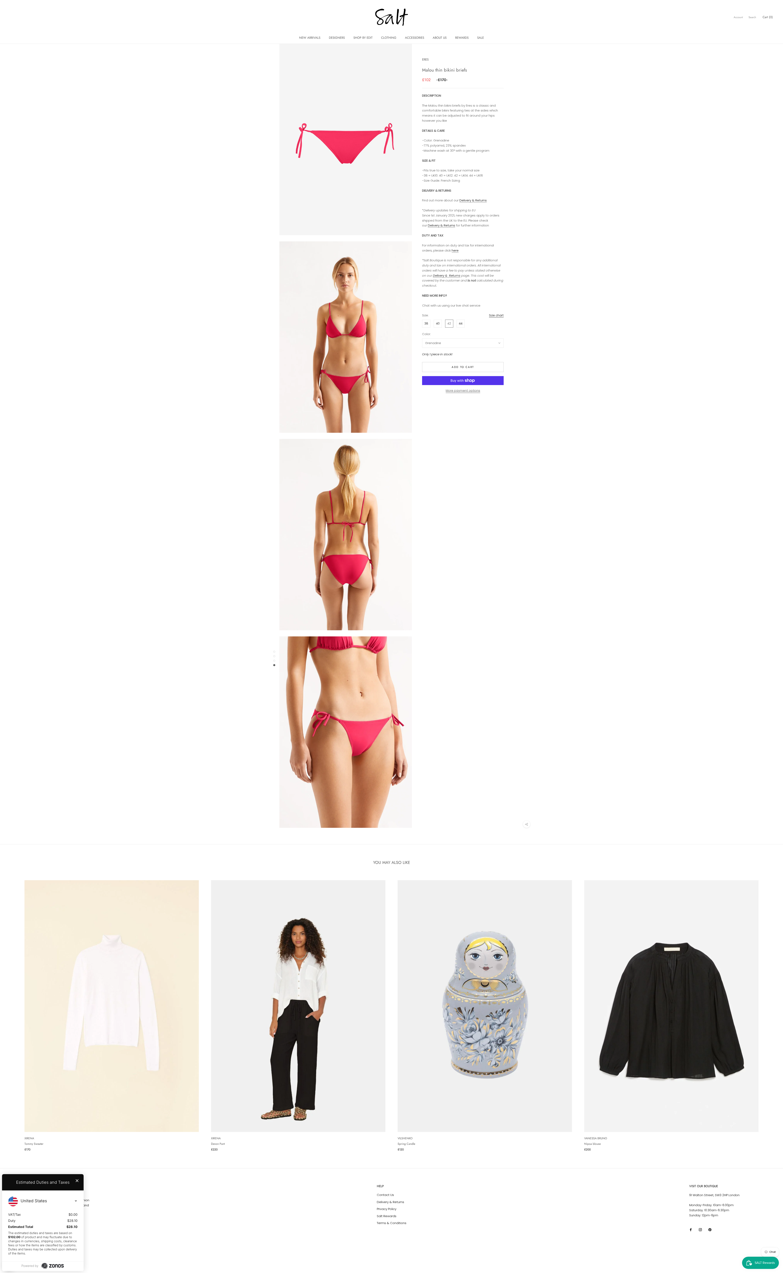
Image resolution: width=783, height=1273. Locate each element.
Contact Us (385, 1195)
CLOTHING (388, 37)
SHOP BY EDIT (363, 37)
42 (449, 323)
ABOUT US (440, 37)
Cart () (768, 17)
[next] (770, 1011)
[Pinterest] (709, 1229)
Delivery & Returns (473, 200)
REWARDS (462, 37)
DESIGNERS (337, 37)
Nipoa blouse (592, 1144)
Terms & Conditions (391, 1223)
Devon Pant (218, 1144)
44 (460, 323)
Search (752, 17)
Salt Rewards (386, 1216)
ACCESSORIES (414, 37)
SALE (480, 37)
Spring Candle (406, 1144)
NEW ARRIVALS (309, 37)
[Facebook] (690, 1229)
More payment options (463, 390)
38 (426, 323)
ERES (425, 59)
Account (738, 17)
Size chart (496, 315)
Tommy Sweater (33, 1144)
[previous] (12, 1011)
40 (438, 323)
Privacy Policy (386, 1209)
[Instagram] (700, 1229)
